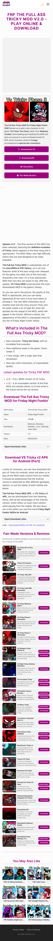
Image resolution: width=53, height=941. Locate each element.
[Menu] (48, 4)
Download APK (28, 158)
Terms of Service (33, 930)
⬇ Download (44, 552)
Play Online (28, 167)
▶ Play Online (44, 651)
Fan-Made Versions (28, 175)
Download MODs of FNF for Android (26, 525)
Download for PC (28, 149)
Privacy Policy (18, 930)
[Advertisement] (26, 64)
